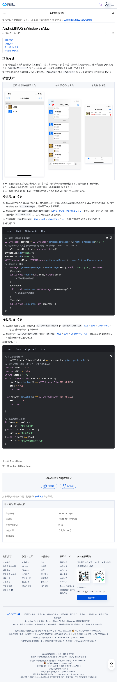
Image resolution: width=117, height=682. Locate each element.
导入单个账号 (64, 530)
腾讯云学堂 (26, 586)
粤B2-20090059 (64, 630)
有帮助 (51, 485)
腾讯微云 (83, 614)
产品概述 (10, 513)
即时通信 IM (57, 13)
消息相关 (45, 19)
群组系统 (10, 535)
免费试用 (63, 566)
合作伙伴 (63, 570)
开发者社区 (26, 578)
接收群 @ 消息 (12, 50)
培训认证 (25, 582)
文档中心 (6, 19)
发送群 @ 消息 (12, 47)
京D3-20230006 (99, 634)
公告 (43, 562)
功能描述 (9, 39)
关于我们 (63, 582)
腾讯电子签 (103, 614)
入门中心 (25, 574)
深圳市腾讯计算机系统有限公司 (28, 630)
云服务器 (6, 562)
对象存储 (6, 570)
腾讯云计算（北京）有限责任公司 (22, 634)
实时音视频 (7, 586)
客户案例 (63, 574)
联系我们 (44, 582)
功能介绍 (10, 530)
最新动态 (63, 562)
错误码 (9, 519)
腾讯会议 (41, 614)
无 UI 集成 (33, 19)
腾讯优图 (64, 614)
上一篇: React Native (12, 461)
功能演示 (9, 43)
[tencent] (14, 614)
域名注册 (6, 578)
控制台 (43, 566)
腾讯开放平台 (29, 614)
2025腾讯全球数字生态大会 (67, 591)
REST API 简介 (65, 513)
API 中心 (25, 566)
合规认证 (63, 578)
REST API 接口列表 (67, 519)
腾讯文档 (93, 614)
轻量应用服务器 (9, 566)
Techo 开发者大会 (67, 586)
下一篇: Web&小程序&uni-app (16, 466)
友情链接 (57, 617)
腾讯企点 (73, 614)
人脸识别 (6, 582)
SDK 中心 (26, 570)
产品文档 (25, 562)
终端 (60, 524)
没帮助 (70, 485)
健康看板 (44, 578)
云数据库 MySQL (10, 574)
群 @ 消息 (57, 19)
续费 (43, 570)
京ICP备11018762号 (61, 634)
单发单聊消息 (12, 524)
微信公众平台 (52, 614)
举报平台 (44, 574)
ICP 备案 (44, 586)
